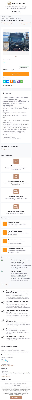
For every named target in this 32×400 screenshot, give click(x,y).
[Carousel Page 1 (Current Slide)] (15, 56)
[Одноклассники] (11, 81)
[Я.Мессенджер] (4, 81)
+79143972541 (6, 379)
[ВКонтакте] (7, 81)
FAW (4, 62)
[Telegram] (14, 81)
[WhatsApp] (21, 81)
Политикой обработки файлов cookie (19, 394)
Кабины (10, 16)
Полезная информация (9, 346)
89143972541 (16, 11)
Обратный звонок (16, 13)
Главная (3, 16)
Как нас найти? (5, 376)
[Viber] (18, 81)
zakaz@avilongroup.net (7, 365)
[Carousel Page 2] (16, 56)
